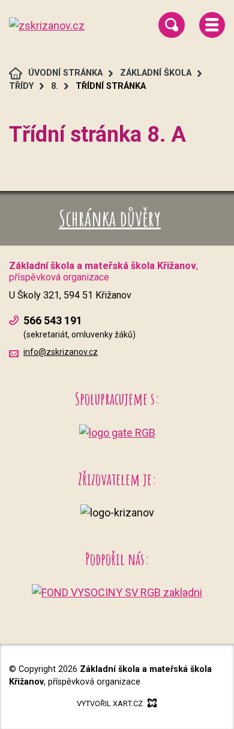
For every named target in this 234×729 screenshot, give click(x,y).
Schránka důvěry (110, 218)
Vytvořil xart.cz (110, 703)
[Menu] (212, 25)
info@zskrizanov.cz (60, 352)
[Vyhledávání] (171, 25)
